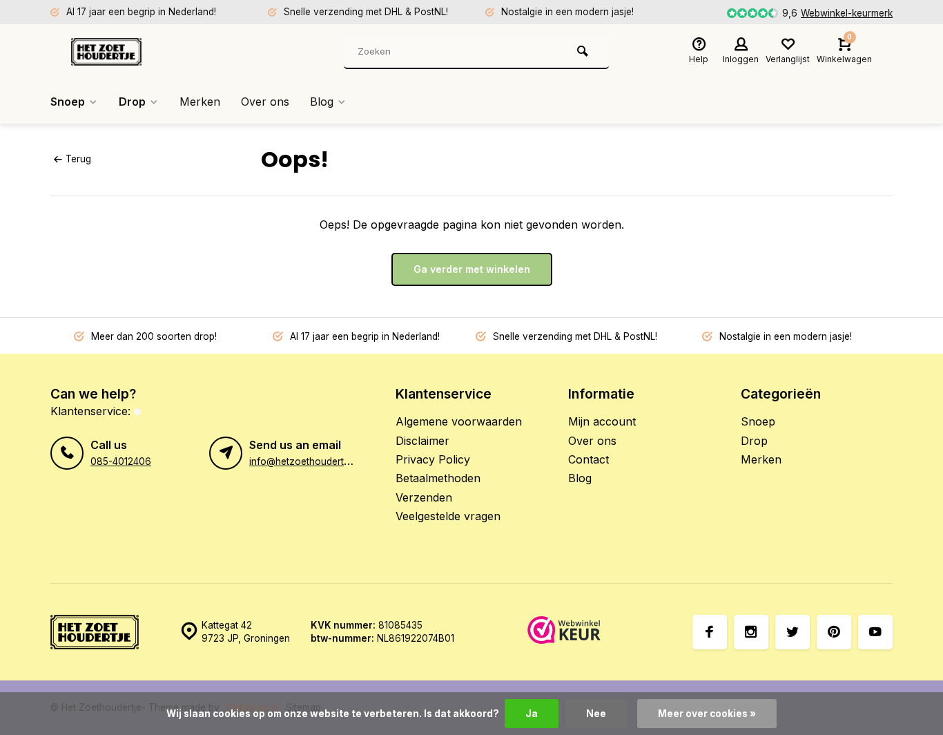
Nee (596, 713)
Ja (531, 713)
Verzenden (424, 497)
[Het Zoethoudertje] (154, 52)
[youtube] (875, 632)
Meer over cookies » (707, 713)
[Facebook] (709, 632)
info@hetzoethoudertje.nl (305, 461)
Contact (588, 459)
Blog (321, 101)
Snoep (67, 101)
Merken (199, 101)
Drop (132, 101)
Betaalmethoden (438, 478)
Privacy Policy (433, 459)
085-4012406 (120, 461)
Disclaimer (422, 441)
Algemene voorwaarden (459, 421)
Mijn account (602, 421)
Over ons (265, 101)
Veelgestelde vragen (448, 516)
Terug (78, 158)
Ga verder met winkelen (472, 269)
